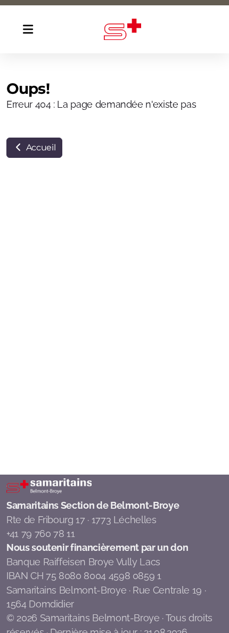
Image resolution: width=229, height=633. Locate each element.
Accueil (39, 147)
